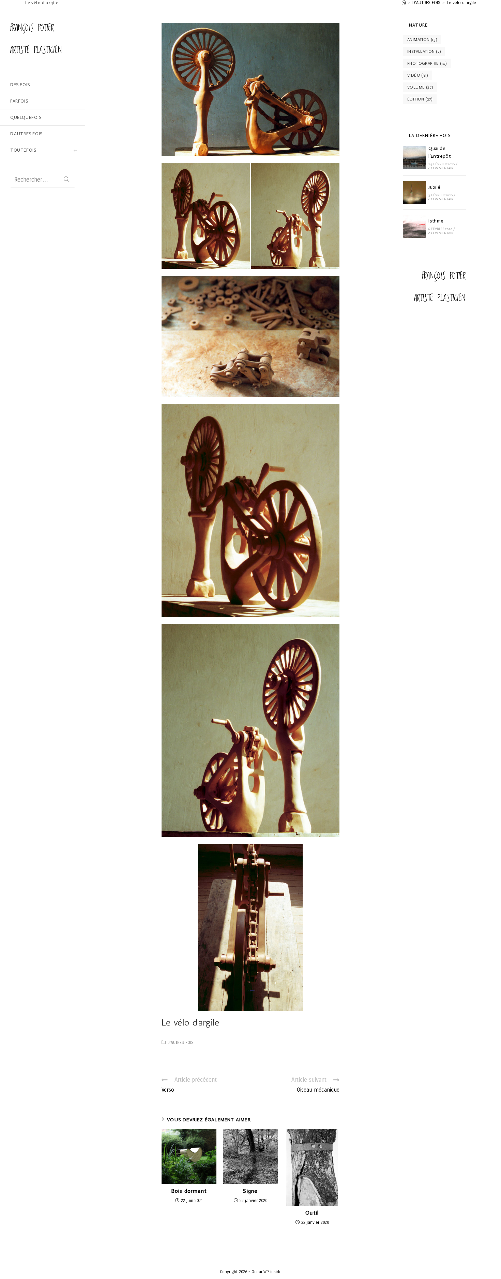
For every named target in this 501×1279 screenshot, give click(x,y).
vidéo (417, 75)
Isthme (435, 221)
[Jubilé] (414, 192)
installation (424, 51)
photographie (427, 63)
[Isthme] (414, 226)
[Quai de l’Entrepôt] (414, 157)
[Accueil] (403, 2)
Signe (250, 1191)
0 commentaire (442, 168)
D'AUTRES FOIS (180, 1042)
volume (420, 87)
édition (419, 99)
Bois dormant (189, 1191)
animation (422, 39)
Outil (312, 1213)
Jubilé (434, 187)
